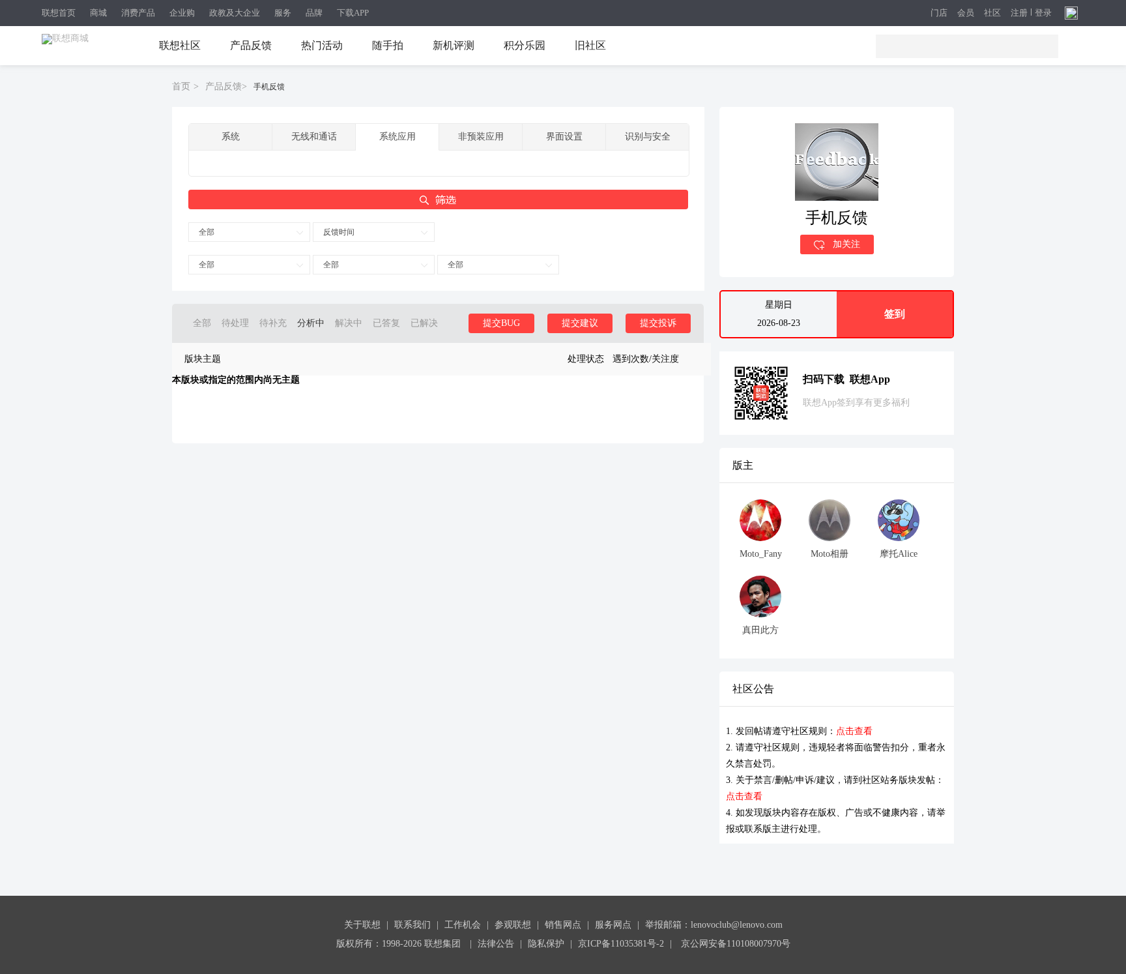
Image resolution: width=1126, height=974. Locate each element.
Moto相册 (829, 554)
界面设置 (564, 136)
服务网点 (613, 925)
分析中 (311, 323)
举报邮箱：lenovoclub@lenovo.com (714, 925)
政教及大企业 (234, 13)
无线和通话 (314, 136)
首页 (181, 86)
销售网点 (563, 925)
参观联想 (513, 925)
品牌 (314, 13)
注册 (1019, 13)
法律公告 (496, 944)
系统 (231, 136)
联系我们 (412, 925)
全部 (206, 232)
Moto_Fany (761, 554)
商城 (98, 13)
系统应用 (397, 136)
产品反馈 (251, 45)
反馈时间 (338, 232)
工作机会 (462, 925)
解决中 (348, 323)
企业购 (182, 13)
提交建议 (580, 323)
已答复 (386, 323)
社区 (992, 13)
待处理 (235, 323)
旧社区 (590, 45)
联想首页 (59, 13)
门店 (939, 13)
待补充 (273, 323)
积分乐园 (524, 45)
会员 (965, 13)
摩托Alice (898, 554)
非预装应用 (481, 136)
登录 (1043, 13)
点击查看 (854, 731)
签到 (894, 313)
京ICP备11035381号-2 (621, 944)
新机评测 (453, 45)
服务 (282, 13)
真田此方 (760, 630)
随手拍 (387, 45)
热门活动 (322, 45)
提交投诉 (658, 323)
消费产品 (138, 13)
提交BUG (501, 323)
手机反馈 (269, 86)
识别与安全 (648, 136)
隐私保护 (546, 944)
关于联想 (362, 925)
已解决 (424, 323)
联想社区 (180, 45)
